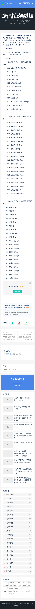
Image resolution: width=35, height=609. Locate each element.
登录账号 (17, 291)
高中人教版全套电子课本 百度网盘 (23, 408)
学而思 (22, 591)
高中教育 (27, 21)
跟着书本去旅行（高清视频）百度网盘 (22, 399)
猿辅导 (16, 588)
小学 (13, 594)
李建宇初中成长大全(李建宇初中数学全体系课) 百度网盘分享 (9, 337)
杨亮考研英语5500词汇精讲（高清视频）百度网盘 (22, 461)
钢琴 (21, 588)
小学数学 (12, 582)
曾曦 (23, 582)
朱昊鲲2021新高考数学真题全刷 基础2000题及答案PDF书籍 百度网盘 (22, 480)
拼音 (5, 591)
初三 (5, 594)
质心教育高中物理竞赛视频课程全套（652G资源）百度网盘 (23, 418)
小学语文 (18, 582)
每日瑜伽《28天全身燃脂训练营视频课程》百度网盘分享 (25, 337)
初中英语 (16, 591)
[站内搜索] (20, 4)
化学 (26, 588)
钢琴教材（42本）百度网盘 (23, 442)
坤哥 (15, 585)
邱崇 (29, 585)
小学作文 (6, 582)
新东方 (27, 591)
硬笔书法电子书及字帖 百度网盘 (23, 426)
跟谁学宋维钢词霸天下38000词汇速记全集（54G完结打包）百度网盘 (23, 454)
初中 (9, 594)
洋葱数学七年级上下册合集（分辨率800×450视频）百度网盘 (23, 471)
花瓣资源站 (8, 312)
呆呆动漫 (11, 588)
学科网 (24, 585)
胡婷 (20, 585)
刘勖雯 (5, 588)
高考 (18, 594)
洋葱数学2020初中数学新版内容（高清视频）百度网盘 (23, 436)
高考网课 (6, 585)
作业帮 (28, 582)
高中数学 (10, 591)
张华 (11, 585)
